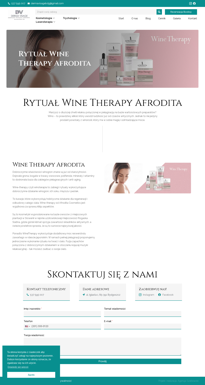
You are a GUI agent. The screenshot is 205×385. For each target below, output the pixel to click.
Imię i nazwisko (33, 308)
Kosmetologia (44, 18)
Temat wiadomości (114, 308)
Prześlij (102, 361)
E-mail (108, 321)
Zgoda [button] (31, 375)
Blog (148, 18)
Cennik (162, 18)
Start (121, 18)
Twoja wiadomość (34, 335)
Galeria (177, 18)
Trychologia (70, 18)
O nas (134, 18)
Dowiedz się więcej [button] (18, 367)
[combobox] (27, 326)
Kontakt (192, 18)
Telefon (28, 321)
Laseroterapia (44, 21)
